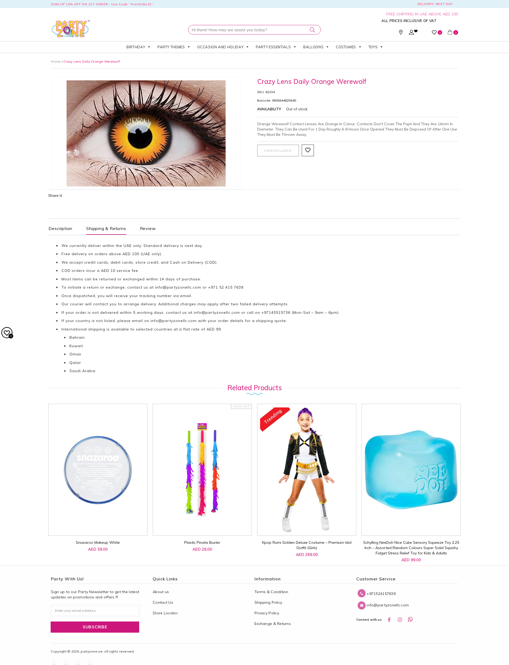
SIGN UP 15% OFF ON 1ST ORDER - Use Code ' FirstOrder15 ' (102, 4)
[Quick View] (93, 526)
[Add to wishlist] (81, 523)
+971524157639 (381, 593)
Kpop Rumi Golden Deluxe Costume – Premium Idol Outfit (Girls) (307, 545)
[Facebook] (389, 619)
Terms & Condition (271, 591)
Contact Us (163, 602)
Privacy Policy (266, 613)
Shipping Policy (268, 602)
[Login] (411, 33)
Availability (269, 109)
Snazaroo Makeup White (98, 542)
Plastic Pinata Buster (202, 542)
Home (56, 61)
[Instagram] (400, 619)
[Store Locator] (400, 33)
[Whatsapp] (410, 619)
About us (161, 591)
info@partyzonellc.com (178, 287)
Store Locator (165, 613)
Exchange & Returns (272, 623)
